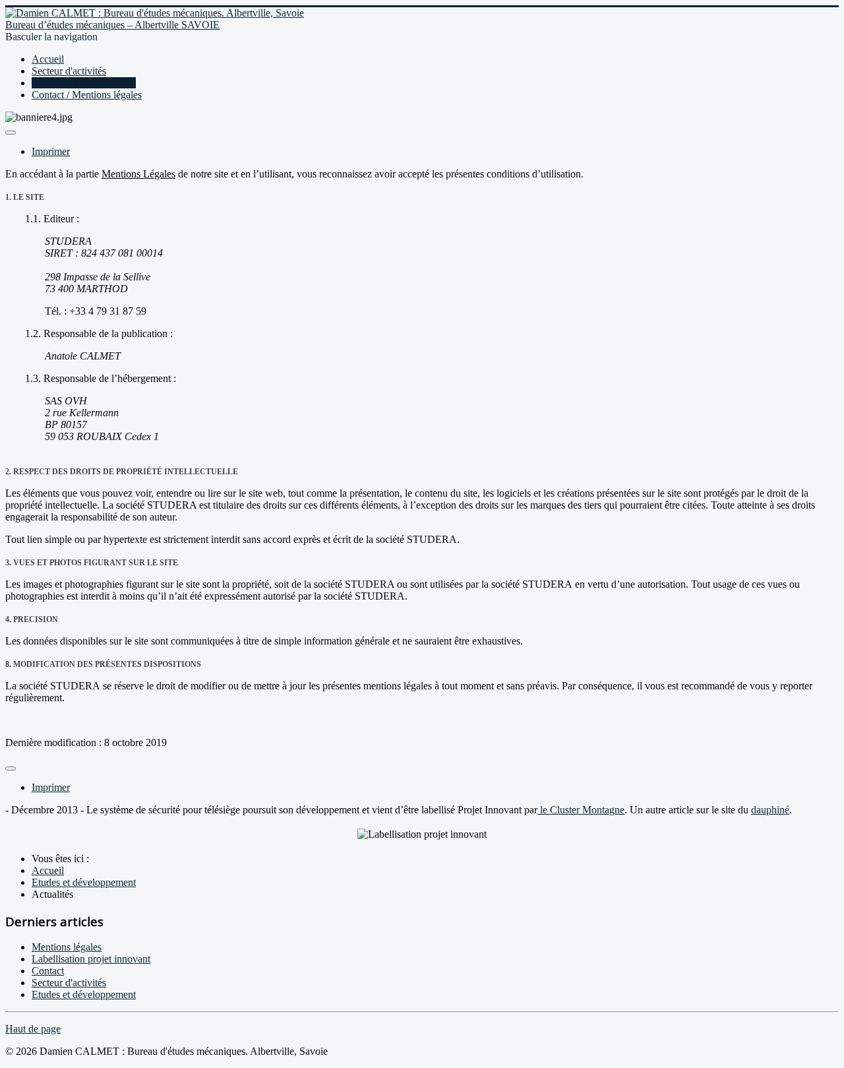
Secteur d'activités (69, 71)
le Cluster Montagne (580, 809)
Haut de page (33, 1028)
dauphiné (770, 809)
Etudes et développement (84, 82)
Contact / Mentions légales (87, 94)
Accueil (48, 59)
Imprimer (51, 151)
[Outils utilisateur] (10, 133)
